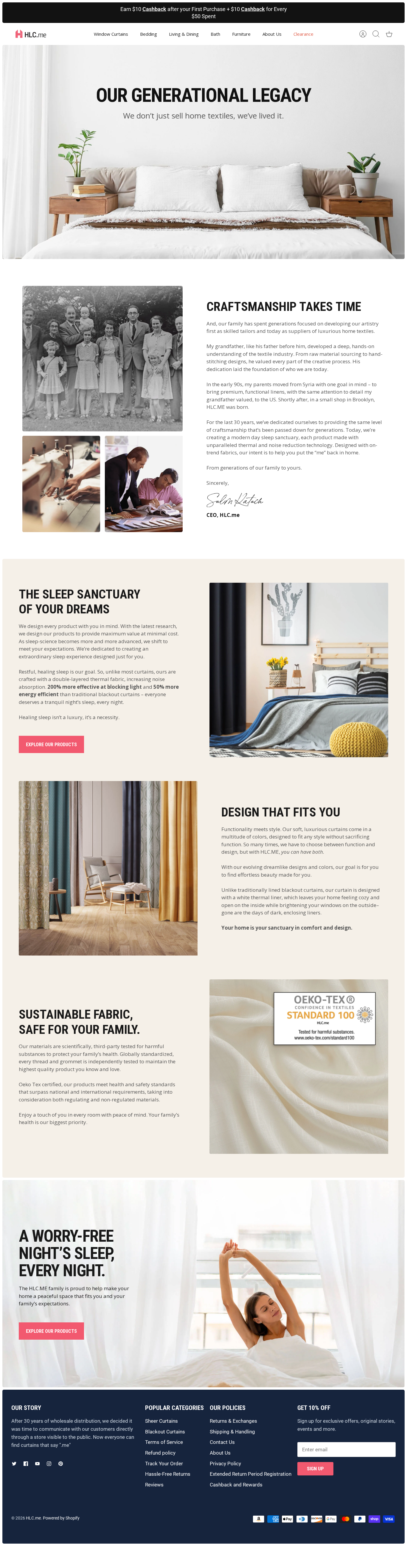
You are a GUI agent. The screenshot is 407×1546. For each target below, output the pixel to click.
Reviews (154, 1485)
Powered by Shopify (61, 1518)
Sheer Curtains (161, 1421)
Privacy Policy (225, 1463)
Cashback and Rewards (236, 1485)
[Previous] (112, 12)
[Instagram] (49, 1463)
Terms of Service (164, 1442)
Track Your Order (164, 1463)
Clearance (303, 34)
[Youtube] (37, 1463)
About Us (272, 34)
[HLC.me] (30, 34)
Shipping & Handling (232, 1432)
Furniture (241, 34)
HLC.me (33, 1518)
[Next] (295, 12)
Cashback (154, 9)
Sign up (315, 1469)
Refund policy (160, 1453)
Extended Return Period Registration (250, 1474)
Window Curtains (111, 34)
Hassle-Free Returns (167, 1474)
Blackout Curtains (165, 1432)
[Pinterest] (60, 1463)
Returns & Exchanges (233, 1421)
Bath (215, 34)
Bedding (148, 34)
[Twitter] (14, 1463)
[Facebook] (26, 1463)
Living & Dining (184, 34)
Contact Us (222, 1442)
